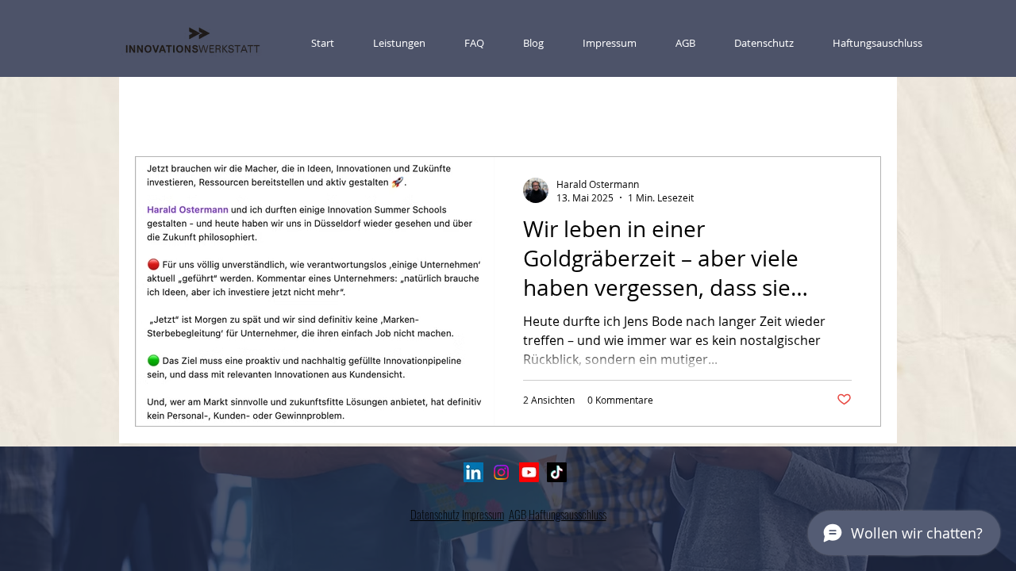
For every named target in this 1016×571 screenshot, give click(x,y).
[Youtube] (529, 472)
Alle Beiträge (165, 108)
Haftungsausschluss (567, 514)
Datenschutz (435, 514)
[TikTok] (557, 472)
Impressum (483, 514)
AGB (517, 514)
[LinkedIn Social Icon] (473, 472)
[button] (860, 110)
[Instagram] (501, 472)
